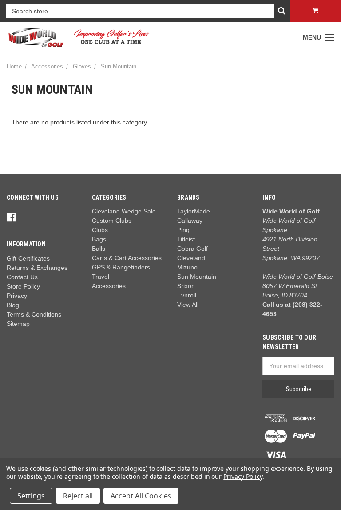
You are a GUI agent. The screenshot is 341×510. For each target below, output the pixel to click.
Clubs (100, 229)
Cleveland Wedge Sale (124, 211)
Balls (98, 248)
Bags (99, 239)
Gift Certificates (28, 258)
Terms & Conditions (34, 314)
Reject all (78, 496)
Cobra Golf (192, 248)
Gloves (82, 66)
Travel (100, 276)
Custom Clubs (111, 220)
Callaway (189, 220)
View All (187, 304)
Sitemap (18, 323)
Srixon (186, 285)
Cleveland (191, 257)
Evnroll (186, 295)
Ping (183, 229)
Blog (13, 305)
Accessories (47, 66)
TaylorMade (193, 211)
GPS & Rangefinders (121, 267)
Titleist (186, 239)
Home (14, 66)
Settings (31, 496)
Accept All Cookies (141, 496)
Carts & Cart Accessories (127, 257)
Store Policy (23, 286)
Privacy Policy (242, 476)
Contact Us (22, 277)
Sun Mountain (118, 66)
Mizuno (187, 267)
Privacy (17, 295)
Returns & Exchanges (37, 267)
